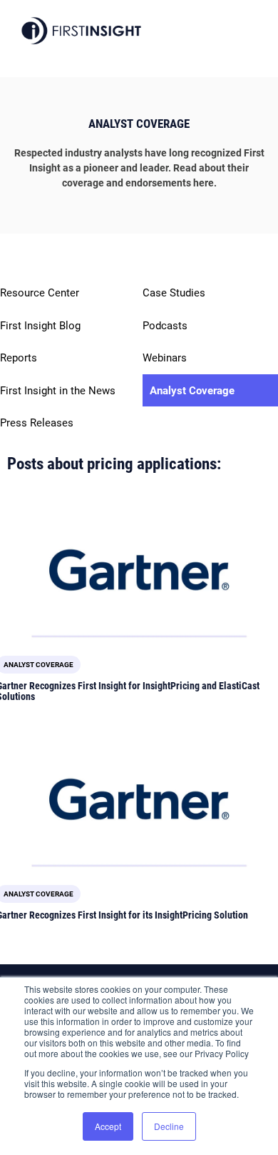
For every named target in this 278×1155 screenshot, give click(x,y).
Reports (18, 357)
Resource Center (39, 292)
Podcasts (165, 325)
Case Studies (174, 292)
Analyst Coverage (192, 390)
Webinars (165, 357)
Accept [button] (108, 1126)
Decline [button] (169, 1126)
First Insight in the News (57, 390)
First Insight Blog (40, 325)
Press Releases (36, 422)
